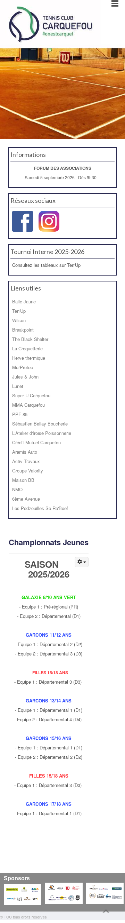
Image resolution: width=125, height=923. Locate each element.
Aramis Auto (24, 451)
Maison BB (23, 480)
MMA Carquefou (28, 404)
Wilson (19, 320)
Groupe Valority (27, 470)
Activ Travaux (26, 461)
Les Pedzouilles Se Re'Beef (40, 508)
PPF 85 (19, 414)
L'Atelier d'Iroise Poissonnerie (41, 433)
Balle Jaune (24, 301)
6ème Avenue (26, 498)
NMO (17, 489)
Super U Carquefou (31, 395)
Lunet (17, 386)
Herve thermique (28, 358)
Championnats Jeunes (49, 542)
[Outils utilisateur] (82, 562)
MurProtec (22, 367)
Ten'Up (19, 311)
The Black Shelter (30, 339)
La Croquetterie (27, 348)
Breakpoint (23, 329)
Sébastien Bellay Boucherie (40, 423)
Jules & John (25, 376)
